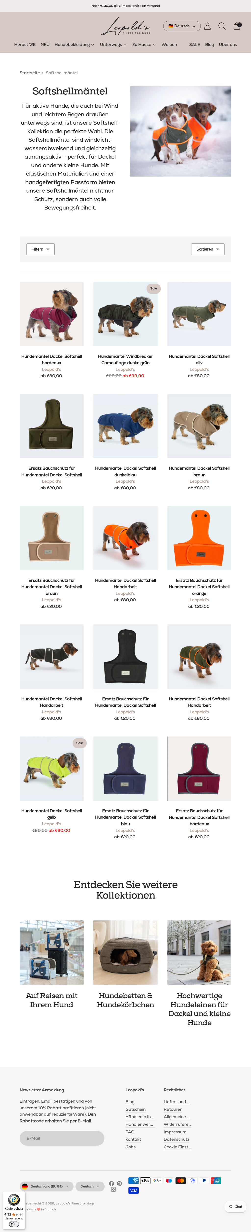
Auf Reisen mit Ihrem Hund (52, 1000)
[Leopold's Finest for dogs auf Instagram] (113, 1190)
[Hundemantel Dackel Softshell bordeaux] (52, 314)
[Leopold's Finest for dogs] (125, 26)
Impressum (175, 1132)
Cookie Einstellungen (184, 1147)
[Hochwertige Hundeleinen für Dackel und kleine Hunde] (199, 952)
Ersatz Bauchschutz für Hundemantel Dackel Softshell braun (51, 587)
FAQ (130, 1132)
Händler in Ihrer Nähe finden (154, 1116)
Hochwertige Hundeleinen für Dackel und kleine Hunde (199, 1009)
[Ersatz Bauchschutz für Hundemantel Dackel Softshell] (52, 426)
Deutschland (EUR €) (47, 1186)
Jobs (131, 1147)
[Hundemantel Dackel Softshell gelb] (52, 768)
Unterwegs (111, 44)
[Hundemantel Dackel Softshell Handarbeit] (125, 538)
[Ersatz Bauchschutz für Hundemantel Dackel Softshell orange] (199, 538)
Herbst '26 (25, 44)
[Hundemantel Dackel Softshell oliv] (199, 314)
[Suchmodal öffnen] (222, 26)
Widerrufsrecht (179, 1124)
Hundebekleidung (72, 44)
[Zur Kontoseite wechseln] (207, 26)
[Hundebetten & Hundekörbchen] (125, 952)
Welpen (169, 44)
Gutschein (136, 1109)
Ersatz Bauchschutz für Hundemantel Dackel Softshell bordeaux (199, 817)
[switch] (14, 1224)
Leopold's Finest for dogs (75, 1203)
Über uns (228, 44)
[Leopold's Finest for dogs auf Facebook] (111, 1184)
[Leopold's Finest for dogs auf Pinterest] (119, 1184)
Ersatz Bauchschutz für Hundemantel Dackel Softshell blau (125, 817)
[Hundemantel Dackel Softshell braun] (199, 426)
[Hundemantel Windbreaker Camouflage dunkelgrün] (125, 314)
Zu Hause (141, 44)
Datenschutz (176, 1139)
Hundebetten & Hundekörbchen (125, 1000)
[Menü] (243, 1213)
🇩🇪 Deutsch (179, 26)
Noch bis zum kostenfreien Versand (125, 6)
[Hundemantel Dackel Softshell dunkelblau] (125, 426)
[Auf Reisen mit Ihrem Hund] (52, 952)
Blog (209, 44)
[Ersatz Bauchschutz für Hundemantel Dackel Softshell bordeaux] (199, 768)
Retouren (173, 1109)
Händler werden (142, 1124)
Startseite (30, 72)
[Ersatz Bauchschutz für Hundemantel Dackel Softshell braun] (52, 538)
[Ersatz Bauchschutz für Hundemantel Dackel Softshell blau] (125, 768)
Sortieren (204, 249)
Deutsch (87, 1186)
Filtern (37, 249)
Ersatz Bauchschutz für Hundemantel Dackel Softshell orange (199, 587)
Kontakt (133, 1139)
